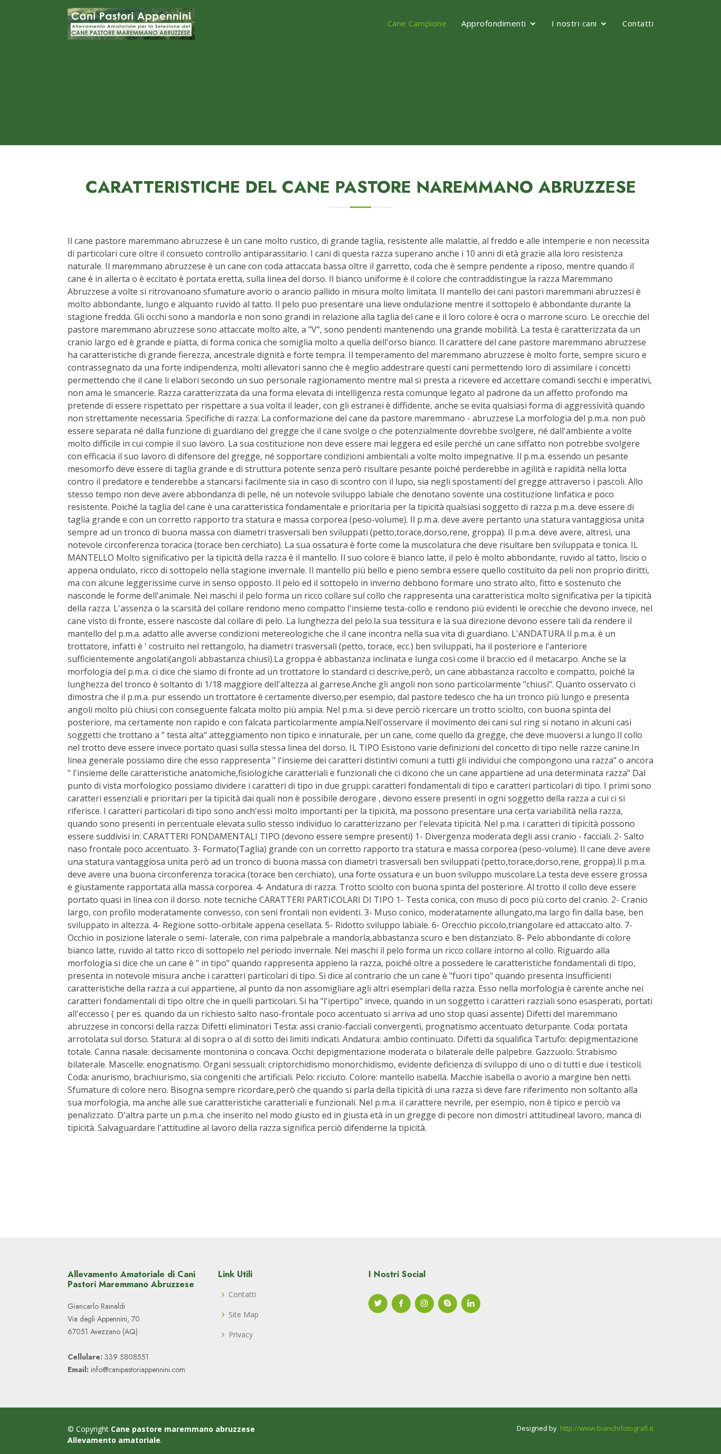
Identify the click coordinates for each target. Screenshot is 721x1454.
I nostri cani (574, 23)
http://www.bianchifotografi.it (606, 1428)
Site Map (244, 1314)
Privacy (241, 1334)
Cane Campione (417, 23)
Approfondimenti (493, 23)
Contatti (637, 23)
